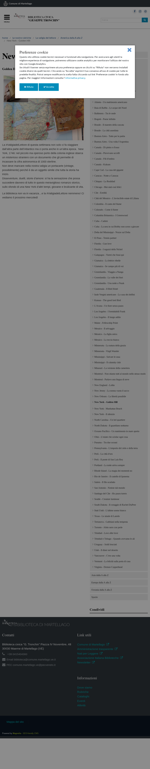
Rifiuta (32, 88)
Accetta (52, 88)
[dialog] (75, 71)
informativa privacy (75, 78)
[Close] (129, 50)
